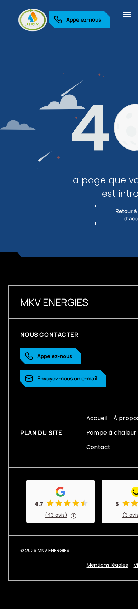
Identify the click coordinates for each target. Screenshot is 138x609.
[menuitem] (97, 418)
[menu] (127, 14)
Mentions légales (107, 565)
